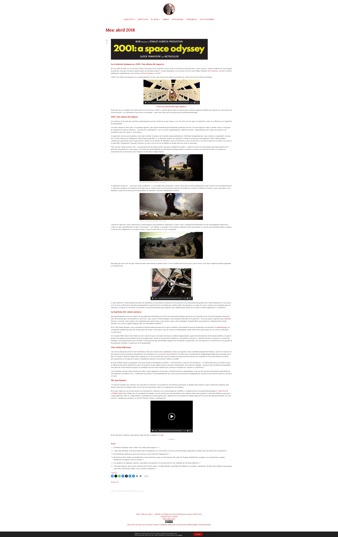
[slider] (170, 102)
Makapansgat (222, 327)
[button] (171, 92)
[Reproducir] (146, 102)
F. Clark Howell (222, 391)
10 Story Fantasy (147, 73)
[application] (171, 92)
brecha (166, 354)
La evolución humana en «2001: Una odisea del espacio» (137, 64)
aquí (162, 435)
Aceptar (198, 534)
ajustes (180, 535)
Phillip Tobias (117, 393)
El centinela (212, 71)
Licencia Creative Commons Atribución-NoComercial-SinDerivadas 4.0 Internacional (178, 525)
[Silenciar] (195, 102)
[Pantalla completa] (197, 102)
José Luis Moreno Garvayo (182, 514)
